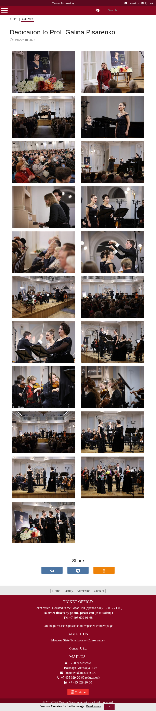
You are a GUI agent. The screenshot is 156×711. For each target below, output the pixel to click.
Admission (83, 590)
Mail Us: (78, 656)
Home (56, 590)
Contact (99, 590)
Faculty (68, 590)
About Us (78, 634)
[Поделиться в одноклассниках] (104, 570)
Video (13, 18)
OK (109, 707)
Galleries (27, 18)
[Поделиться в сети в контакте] (52, 570)
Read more (93, 706)
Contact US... (78, 648)
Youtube (80, 692)
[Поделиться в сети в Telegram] (78, 570)
